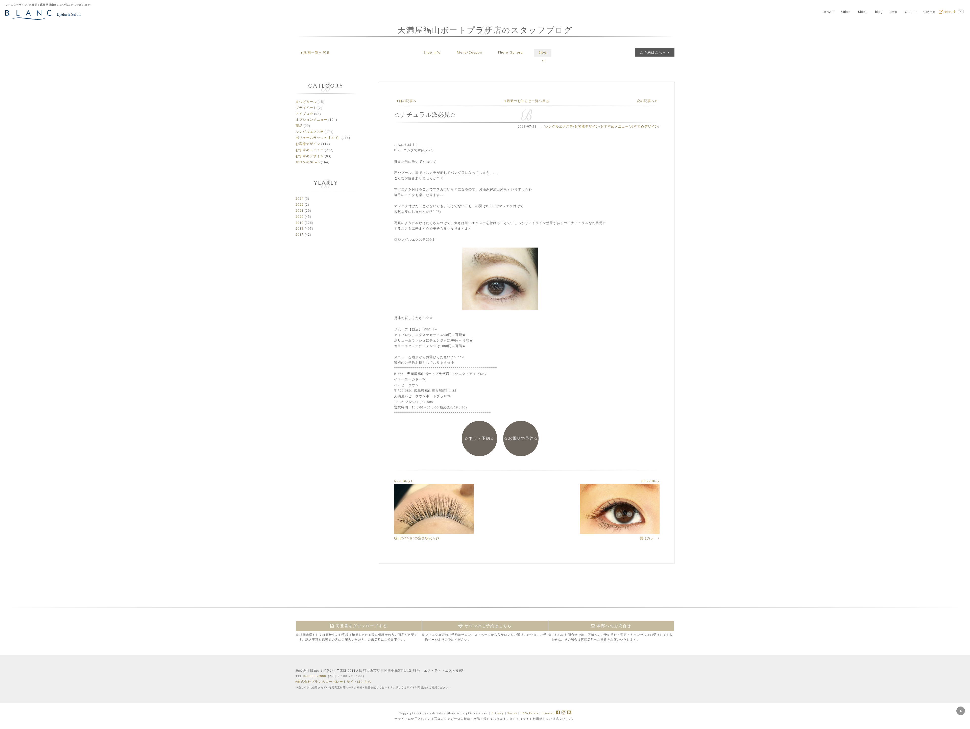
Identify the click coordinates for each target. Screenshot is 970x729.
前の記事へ (407, 101)
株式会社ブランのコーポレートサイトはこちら (334, 682)
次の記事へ (646, 101)
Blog (542, 53)
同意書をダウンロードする (360, 626)
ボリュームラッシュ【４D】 (318, 138)
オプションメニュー (311, 120)
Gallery (510, 53)
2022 (300, 204)
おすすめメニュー (310, 150)
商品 (299, 126)
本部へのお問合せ (613, 626)
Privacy (498, 713)
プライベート (306, 108)
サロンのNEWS (308, 162)
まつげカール (306, 102)
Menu (469, 53)
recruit (949, 12)
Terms (512, 713)
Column (911, 12)
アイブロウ (304, 114)
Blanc (862, 12)
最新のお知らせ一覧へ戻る (527, 101)
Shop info (432, 53)
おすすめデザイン (310, 156)
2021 (300, 210)
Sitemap (548, 713)
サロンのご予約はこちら (487, 626)
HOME (827, 12)
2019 (300, 223)
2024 (300, 198)
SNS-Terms (529, 713)
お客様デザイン (308, 144)
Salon (846, 12)
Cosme (929, 12)
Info (893, 12)
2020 (300, 216)
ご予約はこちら (653, 52)
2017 (300, 234)
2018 (300, 228)
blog (879, 12)
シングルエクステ (310, 132)
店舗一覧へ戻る (317, 52)
